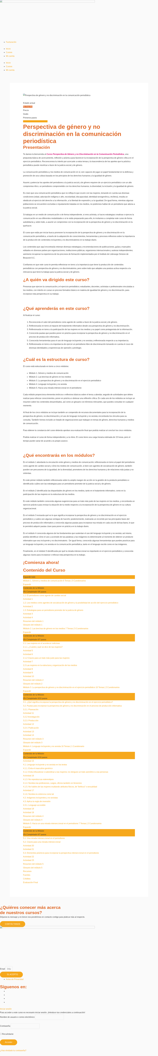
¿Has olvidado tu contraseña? (13, 1050)
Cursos (9, 52)
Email (3, 969)
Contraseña (5, 1026)
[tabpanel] (79, 344)
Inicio (8, 49)
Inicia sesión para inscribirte (35, 121)
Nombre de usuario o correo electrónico (17, 1017)
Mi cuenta (10, 56)
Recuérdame (7, 1034)
